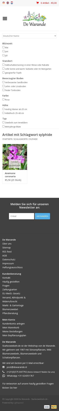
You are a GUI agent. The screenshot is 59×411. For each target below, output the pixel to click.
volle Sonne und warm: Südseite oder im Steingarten (28, 69)
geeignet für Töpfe (13, 72)
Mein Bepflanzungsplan (14, 335)
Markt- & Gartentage (13, 305)
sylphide (33, 139)
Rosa (7, 99)
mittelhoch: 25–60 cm (14, 113)
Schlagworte (21, 139)
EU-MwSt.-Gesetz (11, 293)
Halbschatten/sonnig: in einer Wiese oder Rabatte (27, 65)
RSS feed (6, 251)
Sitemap (6, 247)
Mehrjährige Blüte (13, 126)
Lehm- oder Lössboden (15, 86)
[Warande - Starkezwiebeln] (34, 18)
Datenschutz (8, 259)
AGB (4, 255)
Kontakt (6, 277)
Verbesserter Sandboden (16, 82)
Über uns (6, 243)
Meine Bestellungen (12, 331)
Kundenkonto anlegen (13, 323)
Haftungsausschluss (12, 267)
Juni (6, 51)
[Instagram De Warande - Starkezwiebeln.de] (32, 225)
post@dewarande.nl (17, 367)
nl (12, 3)
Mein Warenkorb (10, 327)
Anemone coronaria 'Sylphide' (10, 175)
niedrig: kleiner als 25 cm (16, 109)
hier (15, 387)
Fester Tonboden (12, 90)
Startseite (7, 139)
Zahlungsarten (9, 289)
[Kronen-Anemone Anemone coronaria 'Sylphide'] (14, 157)
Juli (6, 55)
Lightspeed (18, 402)
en (7, 3)
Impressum (8, 263)
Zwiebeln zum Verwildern (16, 122)
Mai (6, 47)
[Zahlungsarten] (46, 406)
